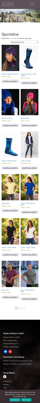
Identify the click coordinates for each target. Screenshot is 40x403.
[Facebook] (5, 351)
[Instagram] (10, 351)
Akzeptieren (15, 400)
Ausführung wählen (10, 81)
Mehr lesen (26, 400)
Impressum (7, 381)
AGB (5, 388)
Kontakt (6, 384)
